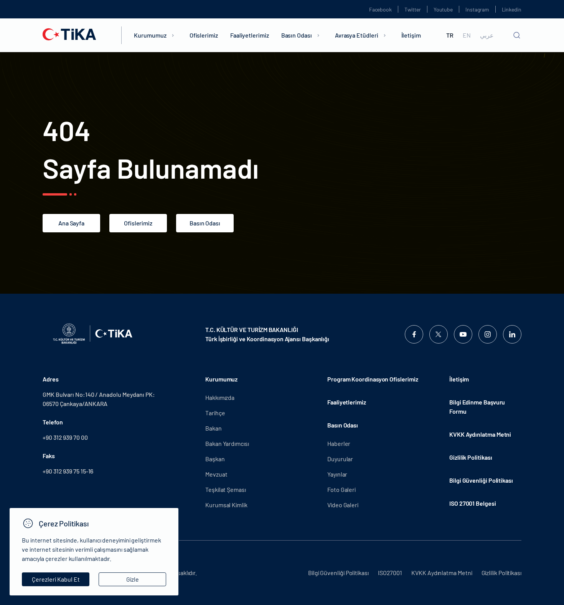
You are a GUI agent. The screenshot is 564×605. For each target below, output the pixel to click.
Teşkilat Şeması (225, 489)
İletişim (411, 35)
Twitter (412, 9)
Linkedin (511, 9)
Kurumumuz (150, 35)
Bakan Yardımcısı (227, 443)
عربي (487, 35)
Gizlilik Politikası (470, 457)
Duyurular (340, 458)
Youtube (443, 9)
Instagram (477, 9)
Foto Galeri (341, 489)
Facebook (380, 9)
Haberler (338, 443)
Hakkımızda (219, 397)
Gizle (132, 579)
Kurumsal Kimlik (226, 504)
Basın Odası (296, 35)
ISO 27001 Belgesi (472, 503)
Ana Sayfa (71, 223)
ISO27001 (390, 572)
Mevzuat (216, 474)
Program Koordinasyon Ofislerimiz (372, 379)
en (467, 35)
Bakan (213, 428)
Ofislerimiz (204, 35)
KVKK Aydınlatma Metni (480, 434)
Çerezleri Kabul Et (56, 579)
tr (450, 35)
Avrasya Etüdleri (356, 35)
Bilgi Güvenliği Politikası (481, 480)
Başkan (215, 458)
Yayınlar (337, 474)
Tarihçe (215, 412)
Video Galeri (342, 504)
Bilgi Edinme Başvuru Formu (477, 406)
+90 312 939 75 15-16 (68, 471)
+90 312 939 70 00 (65, 437)
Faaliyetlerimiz (249, 35)
